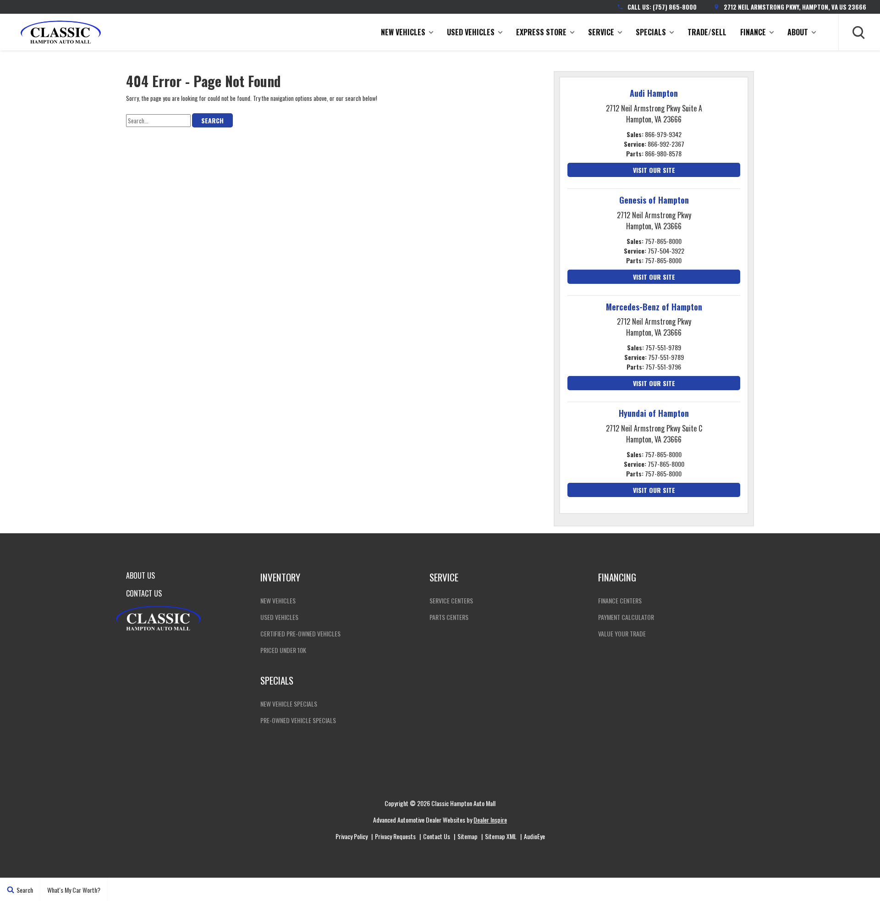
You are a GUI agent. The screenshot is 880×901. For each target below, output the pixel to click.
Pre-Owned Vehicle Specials (298, 720)
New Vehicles (403, 32)
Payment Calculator (626, 617)
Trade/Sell (707, 32)
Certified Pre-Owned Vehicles (300, 633)
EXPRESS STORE (541, 32)
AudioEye (534, 836)
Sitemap (467, 836)
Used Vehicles (471, 32)
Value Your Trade (622, 633)
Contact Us (144, 593)
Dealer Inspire (490, 819)
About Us (140, 575)
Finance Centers (620, 600)
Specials (651, 32)
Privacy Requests (395, 836)
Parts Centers (448, 617)
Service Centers (451, 600)
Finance (753, 32)
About (797, 32)
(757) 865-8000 (675, 6)
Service (601, 32)
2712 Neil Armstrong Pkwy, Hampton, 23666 (795, 6)
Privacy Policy (352, 836)
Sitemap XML (501, 836)
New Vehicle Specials (288, 703)
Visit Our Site (654, 170)
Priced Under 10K (283, 650)
